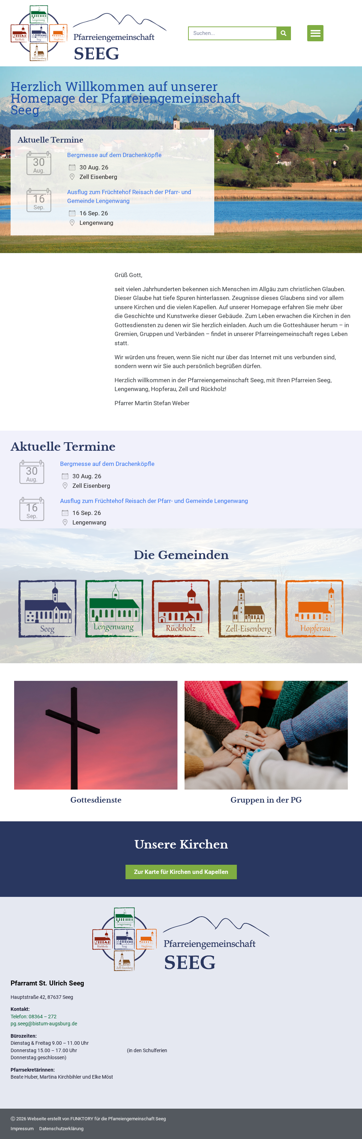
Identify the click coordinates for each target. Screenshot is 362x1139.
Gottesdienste (96, 800)
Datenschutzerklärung (61, 1128)
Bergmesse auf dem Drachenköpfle (114, 154)
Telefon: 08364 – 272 (34, 1016)
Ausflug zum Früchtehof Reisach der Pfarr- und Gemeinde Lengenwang (154, 500)
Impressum (22, 1128)
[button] (315, 33)
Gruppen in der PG (266, 800)
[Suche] (283, 33)
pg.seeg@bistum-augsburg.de (44, 1023)
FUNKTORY (81, 1118)
